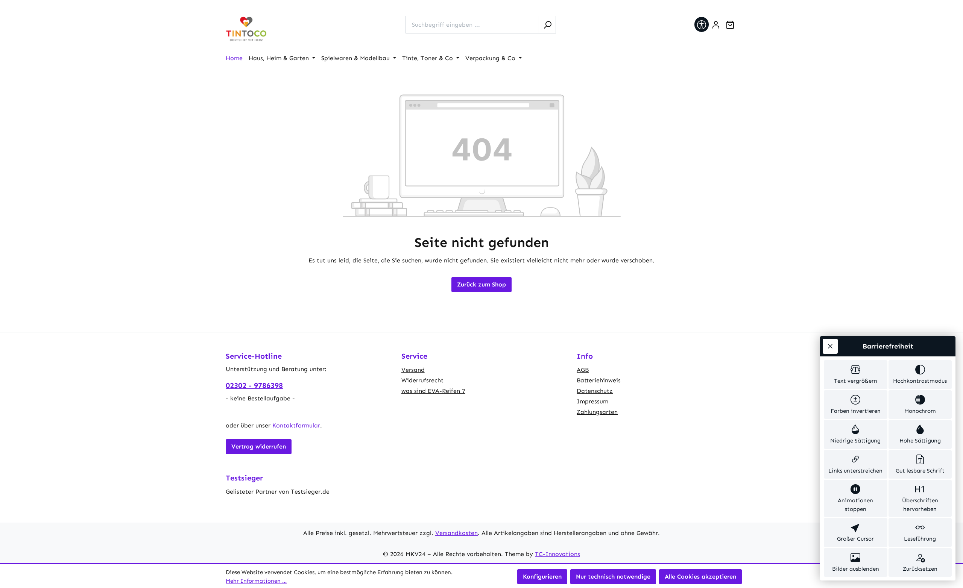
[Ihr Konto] (716, 25)
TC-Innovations (557, 554)
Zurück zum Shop (481, 284)
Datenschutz (595, 390)
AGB (583, 369)
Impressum (592, 401)
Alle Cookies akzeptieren (700, 576)
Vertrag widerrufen (258, 446)
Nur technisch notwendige (613, 576)
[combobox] (472, 24)
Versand (413, 369)
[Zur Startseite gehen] (246, 29)
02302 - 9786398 (254, 385)
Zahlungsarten (597, 411)
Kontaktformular (296, 425)
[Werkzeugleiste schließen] (830, 346)
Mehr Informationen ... (256, 580)
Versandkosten (456, 532)
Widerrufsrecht (422, 380)
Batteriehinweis (599, 380)
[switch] (855, 374)
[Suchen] (547, 24)
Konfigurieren (542, 576)
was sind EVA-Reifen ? (433, 390)
